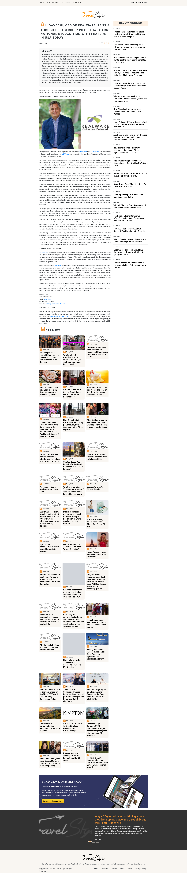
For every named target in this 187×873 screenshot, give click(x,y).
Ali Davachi (83, 152)
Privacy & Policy (140, 869)
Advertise (104, 869)
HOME (42, 3)
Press (96, 869)
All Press (66, 3)
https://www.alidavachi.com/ (55, 304)
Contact (114, 869)
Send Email (47, 299)
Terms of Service (126, 869)
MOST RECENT (52, 3)
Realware (96, 152)
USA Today (65, 154)
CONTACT (77, 3)
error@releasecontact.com (59, 316)
